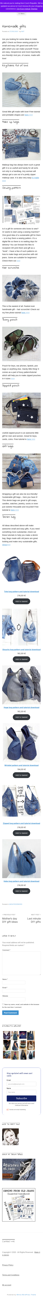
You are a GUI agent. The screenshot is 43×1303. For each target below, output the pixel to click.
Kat (22, 31)
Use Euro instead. (24, 9)
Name (5, 979)
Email (4, 987)
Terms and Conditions (10, 1275)
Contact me (8, 1241)
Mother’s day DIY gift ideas (10, 918)
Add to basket (21, 601)
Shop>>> (6, 545)
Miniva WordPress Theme (26, 1295)
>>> (18, 261)
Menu (22, 13)
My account (6, 1285)
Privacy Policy (7, 1265)
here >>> (29, 115)
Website (5, 996)
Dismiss (34, 9)
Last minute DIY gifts (34, 918)
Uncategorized (15, 904)
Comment (6, 950)
